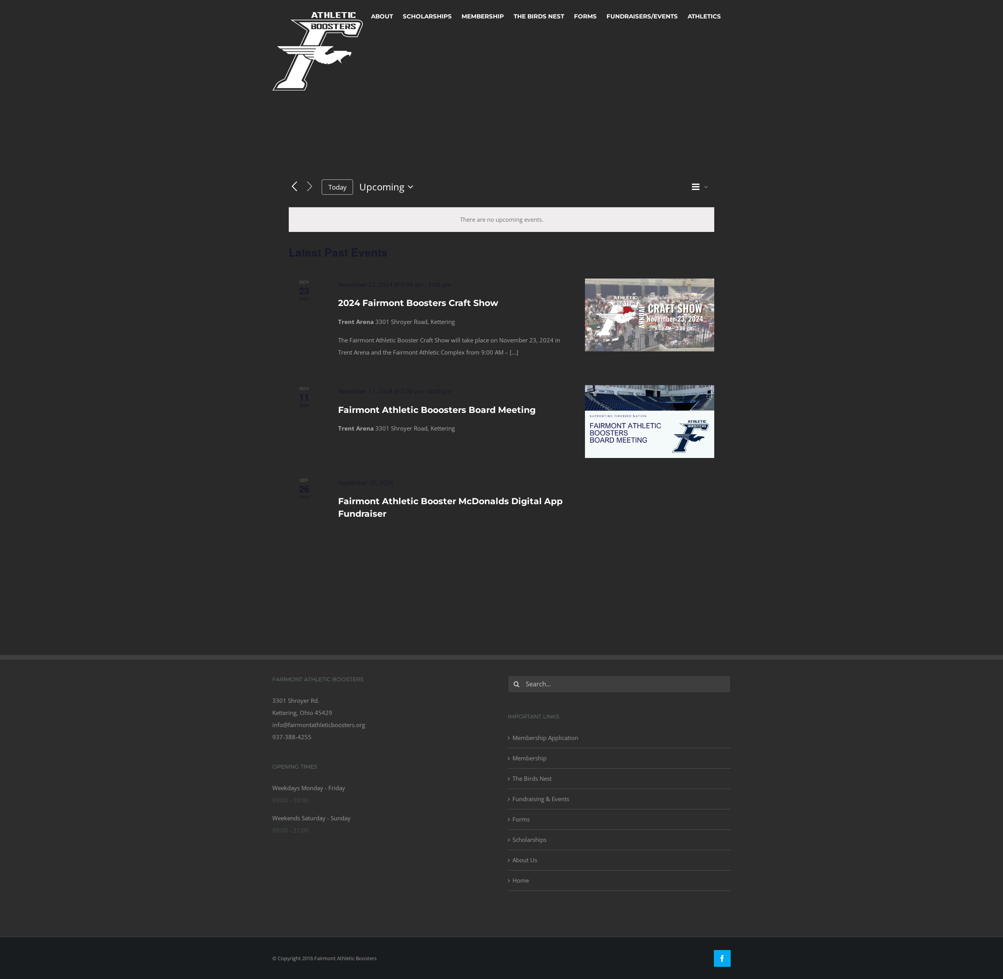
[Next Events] (309, 187)
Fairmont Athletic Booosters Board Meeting (437, 410)
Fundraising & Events (540, 799)
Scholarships (529, 839)
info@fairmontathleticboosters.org (318, 725)
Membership (529, 758)
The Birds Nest (532, 778)
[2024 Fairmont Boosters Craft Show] (649, 315)
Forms (521, 819)
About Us (524, 860)
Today (337, 187)
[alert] (501, 219)
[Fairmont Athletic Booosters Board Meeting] (649, 421)
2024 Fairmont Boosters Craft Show (418, 303)
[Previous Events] (294, 187)
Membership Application (545, 738)
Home (520, 880)
